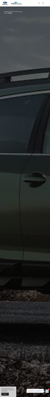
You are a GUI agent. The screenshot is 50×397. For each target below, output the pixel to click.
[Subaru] (5, 3)
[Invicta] (16, 3)
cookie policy (4, 391)
